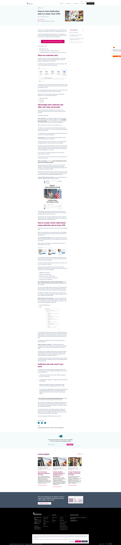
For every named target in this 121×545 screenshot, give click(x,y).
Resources (76, 3)
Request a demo (44, 503)
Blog (42, 7)
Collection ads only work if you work (76, 42)
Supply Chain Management (63, 526)
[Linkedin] (42, 423)
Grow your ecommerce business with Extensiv (52, 41)
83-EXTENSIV (36, 526)
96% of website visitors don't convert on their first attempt (50, 281)
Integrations (44, 523)
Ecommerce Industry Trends (51, 427)
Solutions (61, 3)
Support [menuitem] (86, 1)
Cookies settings (71, 541)
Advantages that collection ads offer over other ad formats (76, 35)
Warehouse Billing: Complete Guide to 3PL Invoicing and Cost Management (59, 474)
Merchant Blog (41, 427)
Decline (85, 541)
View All (79, 453)
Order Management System (63, 529)
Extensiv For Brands (45, 517)
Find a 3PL (44, 520)
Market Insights (54, 520)
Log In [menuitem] (81, 1)
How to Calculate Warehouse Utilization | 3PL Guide (44, 473)
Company (83, 3)
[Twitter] (45, 423)
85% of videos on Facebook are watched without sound (50, 398)
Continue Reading (42, 485)
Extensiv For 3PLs (45, 518)
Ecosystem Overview (46, 521)
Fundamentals (61, 427)
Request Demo (90, 3)
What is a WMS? (62, 520)
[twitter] (105, 544)
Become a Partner (45, 526)
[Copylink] (39, 423)
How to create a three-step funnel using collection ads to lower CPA (77, 39)
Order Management (62, 523)
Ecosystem (68, 3)
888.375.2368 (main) (37, 527)
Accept (78, 541)
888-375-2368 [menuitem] (92, 1)
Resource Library (54, 517)
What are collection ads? (74, 32)
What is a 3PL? (62, 517)
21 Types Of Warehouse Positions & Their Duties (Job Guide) (74, 473)
